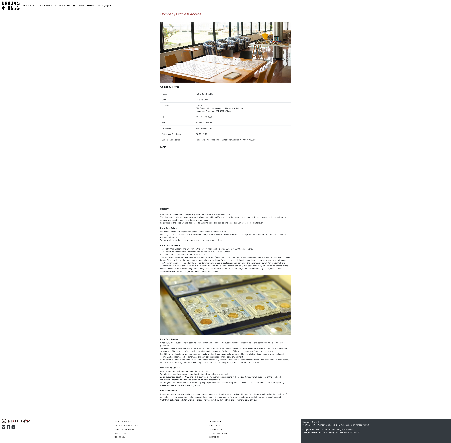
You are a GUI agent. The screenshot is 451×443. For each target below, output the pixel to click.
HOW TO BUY (120, 437)
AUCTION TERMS (215, 429)
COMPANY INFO (214, 422)
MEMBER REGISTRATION (124, 429)
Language (104, 5)
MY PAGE (79, 5)
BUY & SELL (44, 5)
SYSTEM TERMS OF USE (217, 433)
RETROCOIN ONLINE (123, 422)
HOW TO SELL (120, 433)
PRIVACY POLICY (215, 425)
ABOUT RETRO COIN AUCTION (126, 425)
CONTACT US (213, 437)
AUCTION (29, 5)
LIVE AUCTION (63, 5)
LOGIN (92, 5)
